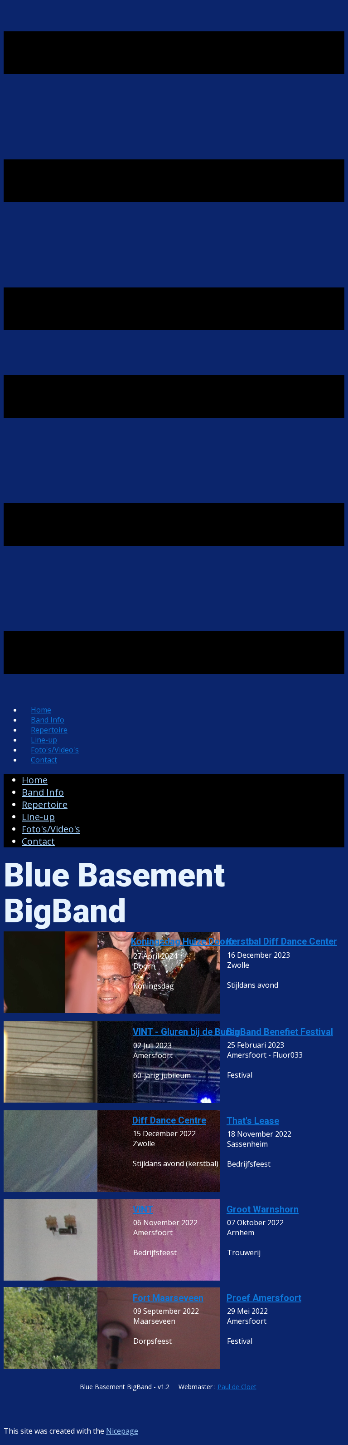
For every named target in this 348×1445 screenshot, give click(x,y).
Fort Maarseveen (168, 1297)
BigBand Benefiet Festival (280, 1031)
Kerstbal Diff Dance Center (282, 941)
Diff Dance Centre (169, 1120)
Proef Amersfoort (264, 1297)
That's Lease (253, 1120)
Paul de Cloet (237, 1386)
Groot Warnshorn (263, 1209)
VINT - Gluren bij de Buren (186, 1031)
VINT (143, 1209)
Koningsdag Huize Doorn (182, 941)
